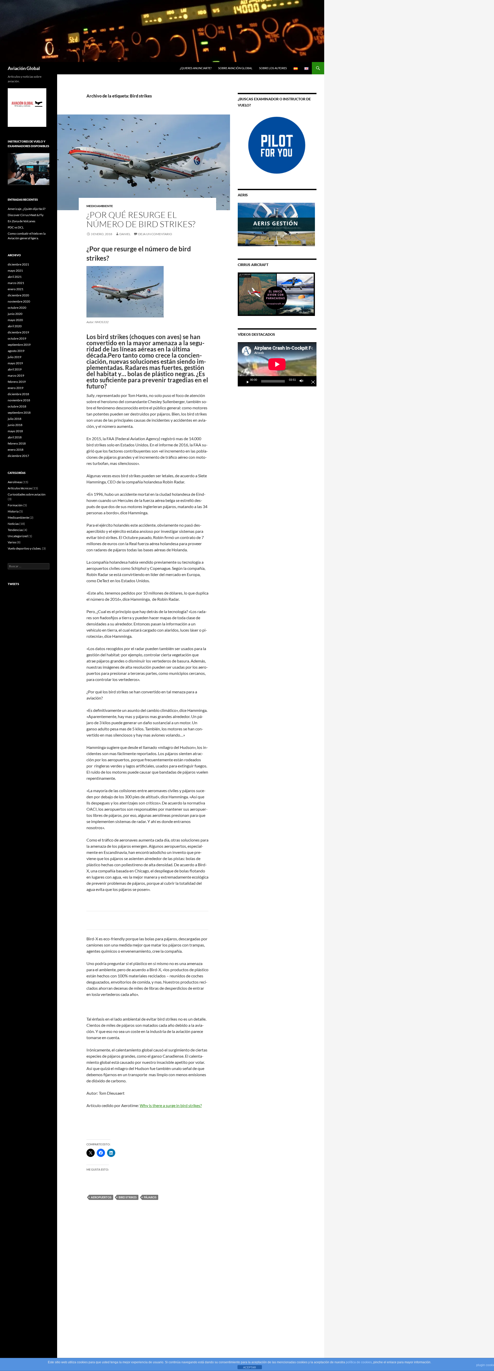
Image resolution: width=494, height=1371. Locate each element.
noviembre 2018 (19, 400)
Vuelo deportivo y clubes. (24, 548)
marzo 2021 (16, 283)
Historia (13, 511)
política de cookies (359, 1362)
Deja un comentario (155, 234)
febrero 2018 (17, 443)
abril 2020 (15, 326)
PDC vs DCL (16, 227)
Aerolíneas (15, 482)
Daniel (124, 234)
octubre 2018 (17, 406)
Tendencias (15, 530)
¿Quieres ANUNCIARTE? (195, 68)
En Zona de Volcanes (21, 221)
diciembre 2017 (18, 456)
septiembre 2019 (19, 345)
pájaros (150, 1197)
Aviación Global (24, 68)
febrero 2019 (17, 382)
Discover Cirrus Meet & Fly (25, 215)
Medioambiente (99, 206)
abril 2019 (15, 369)
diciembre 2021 (18, 264)
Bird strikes (128, 1197)
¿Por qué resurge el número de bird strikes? (140, 219)
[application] (277, 364)
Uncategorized (18, 536)
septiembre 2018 (19, 412)
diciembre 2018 (18, 394)
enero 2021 (15, 289)
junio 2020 (15, 314)
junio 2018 (15, 425)
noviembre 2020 (19, 301)
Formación (15, 505)
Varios (12, 542)
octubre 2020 (17, 307)
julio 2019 (14, 357)
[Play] (246, 381)
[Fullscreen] (311, 381)
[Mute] (303, 381)
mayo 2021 (15, 270)
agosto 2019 (16, 351)
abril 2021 (15, 277)
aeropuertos (101, 1197)
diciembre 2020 (18, 295)
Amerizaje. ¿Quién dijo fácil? (27, 209)
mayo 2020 (15, 320)
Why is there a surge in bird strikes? (171, 1105)
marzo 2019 (16, 375)
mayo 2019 (15, 363)
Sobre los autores (273, 68)
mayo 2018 (15, 431)
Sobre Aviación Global (235, 68)
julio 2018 (14, 419)
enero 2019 (15, 388)
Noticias (13, 524)
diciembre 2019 (18, 332)
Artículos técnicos (20, 488)
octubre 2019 (17, 338)
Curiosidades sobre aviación (27, 494)
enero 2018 (15, 450)
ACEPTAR (249, 1367)
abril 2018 (15, 437)
